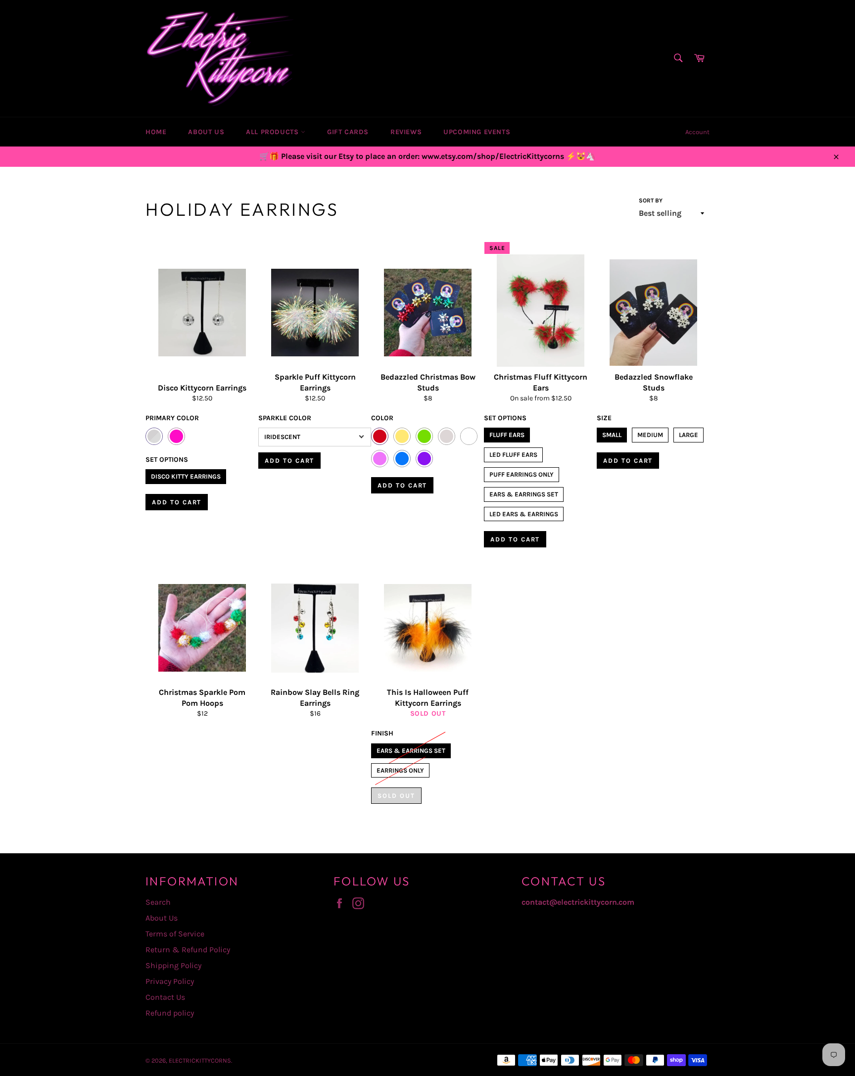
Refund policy (169, 1013)
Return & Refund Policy (187, 949)
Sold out (396, 795)
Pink (176, 436)
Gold (402, 436)
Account (697, 132)
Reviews (406, 132)
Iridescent (282, 436)
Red (379, 436)
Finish (382, 733)
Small (611, 433)
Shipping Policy (173, 965)
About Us (206, 132)
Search (158, 902)
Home (155, 132)
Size (604, 418)
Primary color (172, 418)
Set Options (166, 459)
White (468, 436)
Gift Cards (348, 132)
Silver (154, 436)
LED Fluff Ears (513, 452)
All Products (273, 132)
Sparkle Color (284, 418)
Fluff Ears (506, 433)
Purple (424, 458)
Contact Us (165, 997)
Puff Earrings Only (521, 472)
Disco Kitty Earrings (186, 474)
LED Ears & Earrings (523, 512)
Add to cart (176, 502)
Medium (650, 433)
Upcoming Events (476, 132)
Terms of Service (174, 933)
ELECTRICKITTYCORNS (200, 1060)
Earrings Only (400, 768)
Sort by (651, 200)
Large (688, 433)
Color (382, 418)
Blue (402, 458)
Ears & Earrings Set (523, 492)
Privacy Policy (169, 981)
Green (424, 436)
